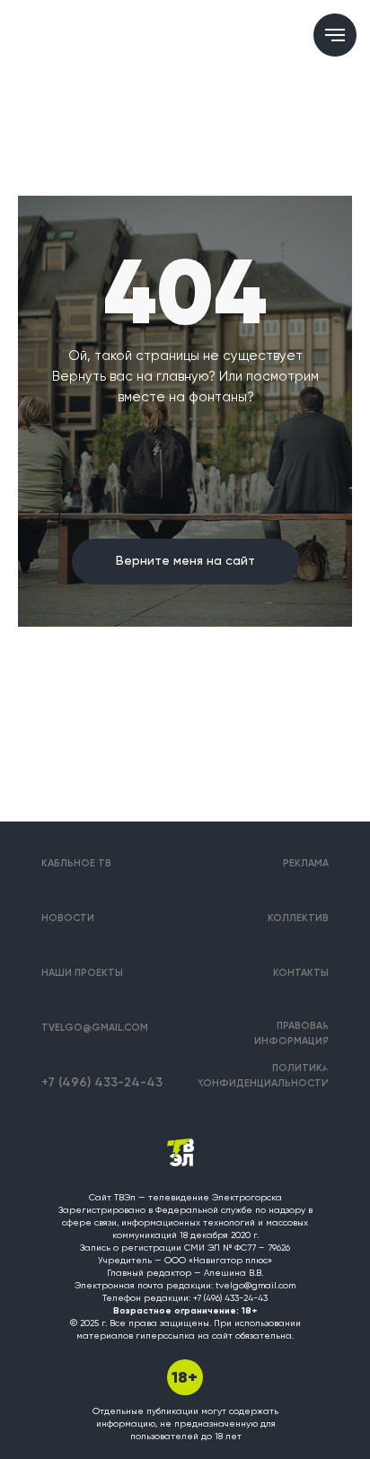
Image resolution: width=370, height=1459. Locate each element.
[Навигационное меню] (335, 35)
